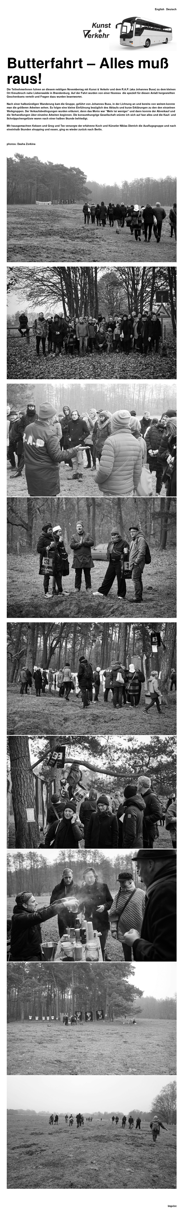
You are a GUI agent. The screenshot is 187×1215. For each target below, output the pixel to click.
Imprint (172, 1206)
